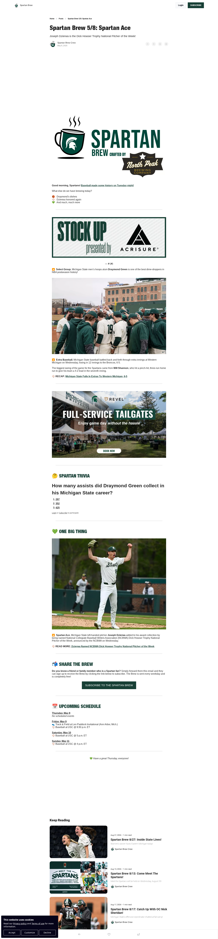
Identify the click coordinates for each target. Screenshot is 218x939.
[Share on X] (154, 44)
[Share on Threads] (160, 44)
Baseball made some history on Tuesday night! (107, 185)
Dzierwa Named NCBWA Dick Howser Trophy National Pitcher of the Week (112, 646)
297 (58, 499)
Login (54, 513)
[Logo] (16, 5)
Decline (47, 932)
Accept (12, 932)
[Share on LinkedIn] (166, 44)
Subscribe (63, 513)
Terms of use (38, 923)
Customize (29, 932)
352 (58, 503)
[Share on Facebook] (147, 44)
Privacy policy (20, 923)
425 (58, 507)
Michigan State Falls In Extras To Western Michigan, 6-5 (96, 376)
